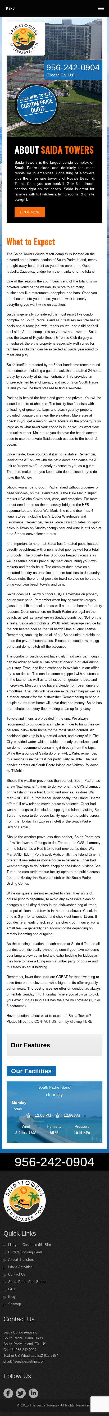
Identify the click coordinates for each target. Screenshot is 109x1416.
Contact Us (16, 1274)
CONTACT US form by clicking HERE (63, 1022)
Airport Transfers (21, 1260)
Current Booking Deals (25, 1252)
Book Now (29, 212)
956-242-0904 (73, 70)
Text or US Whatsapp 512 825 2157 (30, 1356)
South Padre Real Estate (27, 1282)
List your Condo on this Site (29, 1245)
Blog (11, 1297)
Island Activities (20, 1267)
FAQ (11, 1289)
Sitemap (14, 1304)
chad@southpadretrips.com (24, 1361)
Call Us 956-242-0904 (19, 1350)
